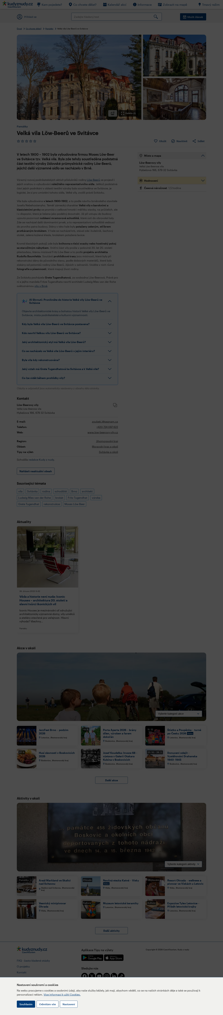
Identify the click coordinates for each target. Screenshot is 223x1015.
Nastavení (69, 1004)
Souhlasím (25, 1004)
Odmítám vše (47, 1004)
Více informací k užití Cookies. (62, 994)
